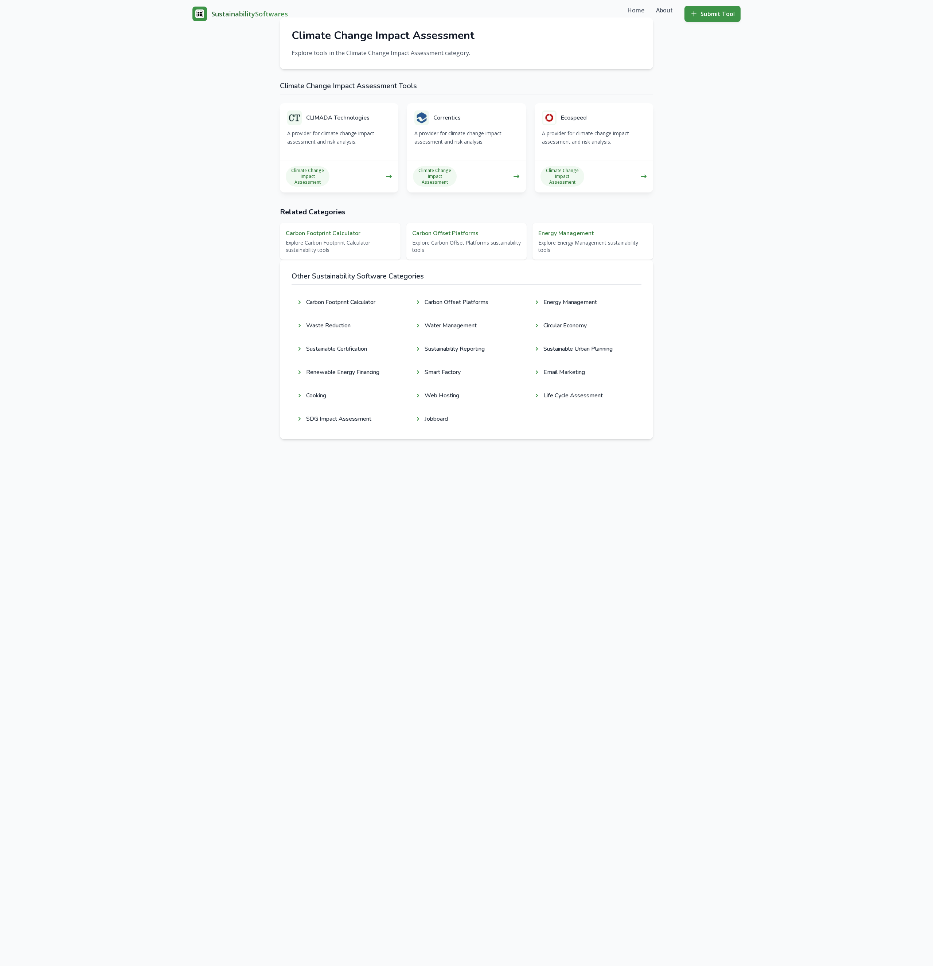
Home (635, 10)
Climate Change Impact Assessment (307, 176)
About (664, 10)
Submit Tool (717, 14)
